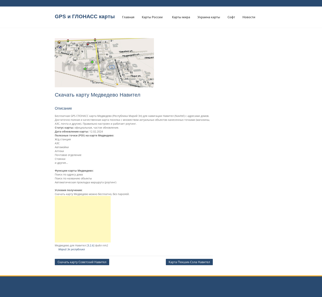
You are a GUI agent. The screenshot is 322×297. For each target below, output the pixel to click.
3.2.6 (91, 245)
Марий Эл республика (71, 249)
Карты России (152, 17)
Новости (248, 17)
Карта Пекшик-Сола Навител (189, 262)
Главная (128, 17)
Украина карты (209, 17)
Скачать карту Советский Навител (82, 262)
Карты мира (181, 17)
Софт (231, 17)
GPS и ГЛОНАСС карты (85, 16)
